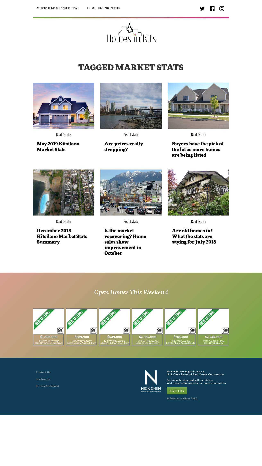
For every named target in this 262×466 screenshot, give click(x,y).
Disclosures (43, 379)
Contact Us (43, 372)
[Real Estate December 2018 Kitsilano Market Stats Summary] (63, 193)
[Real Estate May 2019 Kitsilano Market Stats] (63, 106)
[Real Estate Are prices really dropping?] (131, 106)
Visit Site (176, 390)
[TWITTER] (202, 8)
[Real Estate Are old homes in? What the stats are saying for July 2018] (198, 193)
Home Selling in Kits (103, 8)
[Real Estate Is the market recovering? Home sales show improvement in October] (131, 193)
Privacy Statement (47, 385)
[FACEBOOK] (212, 8)
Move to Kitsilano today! (57, 8)
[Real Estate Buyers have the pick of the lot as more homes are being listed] (198, 106)
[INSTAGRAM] (221, 8)
